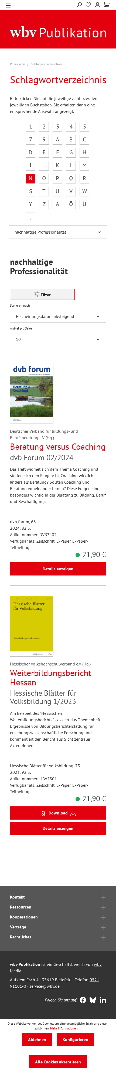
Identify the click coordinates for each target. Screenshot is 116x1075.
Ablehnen (37, 1039)
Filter (45, 294)
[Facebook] (81, 1000)
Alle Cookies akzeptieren (58, 1061)
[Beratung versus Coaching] (31, 393)
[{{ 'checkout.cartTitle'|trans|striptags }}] (106, 5)
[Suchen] (79, 4)
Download (58, 813)
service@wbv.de (44, 986)
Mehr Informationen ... (65, 1028)
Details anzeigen (58, 568)
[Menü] (8, 5)
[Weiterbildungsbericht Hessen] (31, 626)
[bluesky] (91, 1000)
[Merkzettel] (88, 4)
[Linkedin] (101, 1000)
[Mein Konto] (97, 4)
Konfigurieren (75, 1039)
